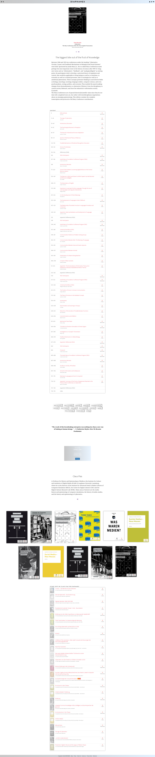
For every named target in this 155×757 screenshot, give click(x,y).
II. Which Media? (59, 719)
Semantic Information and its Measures (70, 371)
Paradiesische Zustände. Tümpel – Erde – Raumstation (69, 608)
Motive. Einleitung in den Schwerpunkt (65, 666)
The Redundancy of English (67, 183)
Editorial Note (63, 113)
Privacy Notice (89, 756)
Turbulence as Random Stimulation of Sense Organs (73, 326)
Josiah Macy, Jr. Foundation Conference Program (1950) (73, 159)
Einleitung (57, 698)
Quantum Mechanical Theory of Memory (70, 138)
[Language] (151, 1)
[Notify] (76, 52)
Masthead (95, 756)
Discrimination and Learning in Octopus (70, 306)
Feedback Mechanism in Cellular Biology (70, 337)
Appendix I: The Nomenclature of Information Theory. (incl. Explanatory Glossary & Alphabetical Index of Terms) (74, 267)
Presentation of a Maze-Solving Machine (70, 256)
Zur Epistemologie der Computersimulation (66, 679)
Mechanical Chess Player (66, 321)
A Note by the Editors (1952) (67, 285)
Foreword (62, 350)
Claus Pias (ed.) (77, 42)
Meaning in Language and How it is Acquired (71, 376)
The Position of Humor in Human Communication (72, 290)
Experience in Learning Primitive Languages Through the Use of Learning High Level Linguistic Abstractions (76, 189)
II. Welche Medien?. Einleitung (62, 692)
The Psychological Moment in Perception (70, 127)
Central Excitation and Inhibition (68, 316)
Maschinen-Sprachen (60, 647)
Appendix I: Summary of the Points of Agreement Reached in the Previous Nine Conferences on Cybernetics (76, 382)
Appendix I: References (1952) (67, 342)
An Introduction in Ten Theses (62, 712)
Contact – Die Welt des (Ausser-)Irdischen (65, 589)
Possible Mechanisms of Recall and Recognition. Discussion (74, 143)
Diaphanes (77, 2)
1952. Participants (64, 276)
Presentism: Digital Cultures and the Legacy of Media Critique (70, 745)
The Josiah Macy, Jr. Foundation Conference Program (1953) (74, 355)
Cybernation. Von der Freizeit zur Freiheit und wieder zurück (70, 660)
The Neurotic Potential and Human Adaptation (72, 133)
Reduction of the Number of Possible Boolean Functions (74, 311)
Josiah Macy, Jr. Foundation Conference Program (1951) (73, 224)
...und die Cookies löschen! (61, 738)
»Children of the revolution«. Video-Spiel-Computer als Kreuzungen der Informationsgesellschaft (73, 641)
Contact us (84, 756)
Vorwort (57, 633)
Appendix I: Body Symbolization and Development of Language (76, 212)
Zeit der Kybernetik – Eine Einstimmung (65, 595)
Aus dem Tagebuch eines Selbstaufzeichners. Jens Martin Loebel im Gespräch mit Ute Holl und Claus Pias (74, 673)
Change (77, 458)
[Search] (3, 1)
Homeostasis (63, 301)
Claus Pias (77, 476)
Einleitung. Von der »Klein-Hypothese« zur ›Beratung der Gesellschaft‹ (72, 614)
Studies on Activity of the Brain (68, 366)
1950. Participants (64, 155)
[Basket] (153, 1)
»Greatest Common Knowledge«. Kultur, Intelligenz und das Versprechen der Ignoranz (74, 706)
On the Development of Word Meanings (70, 195)
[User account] (149, 1)
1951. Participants (64, 220)
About (72, 756)
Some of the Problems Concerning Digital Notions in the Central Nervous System (76, 170)
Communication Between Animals (68, 250)
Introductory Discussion (66, 123)
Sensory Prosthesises (65, 147)
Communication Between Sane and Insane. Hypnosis (73, 245)
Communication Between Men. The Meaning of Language (74, 240)
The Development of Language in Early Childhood (72, 200)
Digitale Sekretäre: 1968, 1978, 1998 (64, 601)
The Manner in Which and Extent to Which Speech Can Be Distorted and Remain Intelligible (77, 177)
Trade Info (79, 756)
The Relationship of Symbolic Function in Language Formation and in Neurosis (77, 206)
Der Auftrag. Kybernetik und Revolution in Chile (67, 627)
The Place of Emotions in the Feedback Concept (72, 295)
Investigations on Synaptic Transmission (70, 332)
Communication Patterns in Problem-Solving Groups (73, 235)
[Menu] (1, 1)
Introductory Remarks (65, 164)
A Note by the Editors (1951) (67, 230)
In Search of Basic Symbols (66, 261)
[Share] (79, 52)
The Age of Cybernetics (66, 118)
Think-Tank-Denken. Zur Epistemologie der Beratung (68, 620)
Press (75, 756)
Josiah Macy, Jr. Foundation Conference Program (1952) (73, 280)
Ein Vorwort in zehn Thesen (62, 686)
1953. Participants (64, 346)
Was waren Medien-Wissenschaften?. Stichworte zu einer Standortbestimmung (69, 654)
